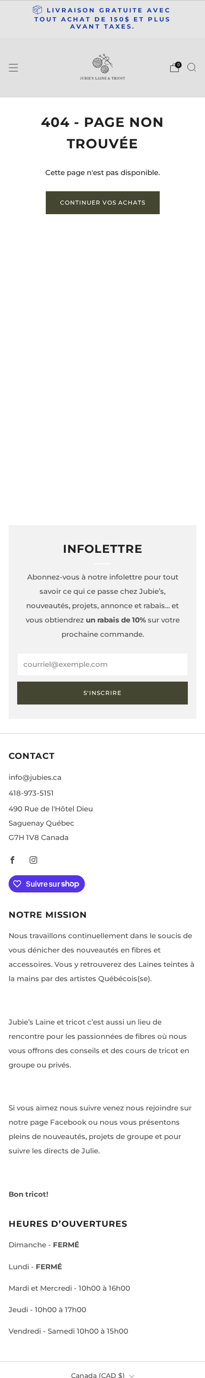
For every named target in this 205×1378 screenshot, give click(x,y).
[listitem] (103, 19)
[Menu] (13, 68)
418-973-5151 (31, 793)
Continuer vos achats (102, 202)
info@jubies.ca (35, 777)
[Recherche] (191, 67)
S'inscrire (102, 692)
